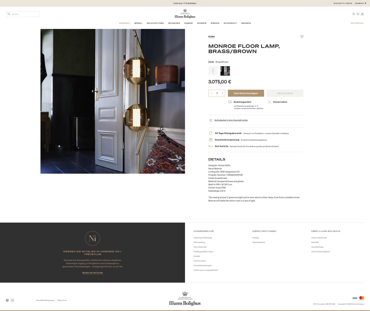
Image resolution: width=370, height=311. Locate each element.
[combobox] (23, 14)
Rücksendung (199, 242)
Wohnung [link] (174, 23)
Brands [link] (246, 23)
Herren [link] (202, 23)
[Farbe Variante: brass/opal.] (213, 71)
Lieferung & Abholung (203, 237)
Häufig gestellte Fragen (203, 251)
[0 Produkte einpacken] (362, 13)
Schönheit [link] (230, 23)
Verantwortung (317, 247)
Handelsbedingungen (203, 265)
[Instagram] (12, 300)
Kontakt (197, 256)
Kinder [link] (215, 23)
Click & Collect (200, 261)
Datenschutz (62, 300)
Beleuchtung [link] (155, 23)
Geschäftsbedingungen (45, 300)
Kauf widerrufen (200, 247)
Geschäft (315, 242)
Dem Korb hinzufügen (246, 93)
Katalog (255, 237)
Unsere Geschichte (319, 237)
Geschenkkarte (258, 242)
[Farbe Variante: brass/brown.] (225, 71)
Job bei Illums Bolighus (320, 251)
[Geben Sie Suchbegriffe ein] (9, 14)
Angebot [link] (124, 23)
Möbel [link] (139, 23)
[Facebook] (7, 300)
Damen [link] (188, 23)
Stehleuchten (66, 33)
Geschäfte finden (343, 3)
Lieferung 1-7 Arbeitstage (184, 3)
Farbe (218, 61)
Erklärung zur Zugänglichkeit (206, 270)
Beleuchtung (52, 33)
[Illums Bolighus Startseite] (185, 13)
